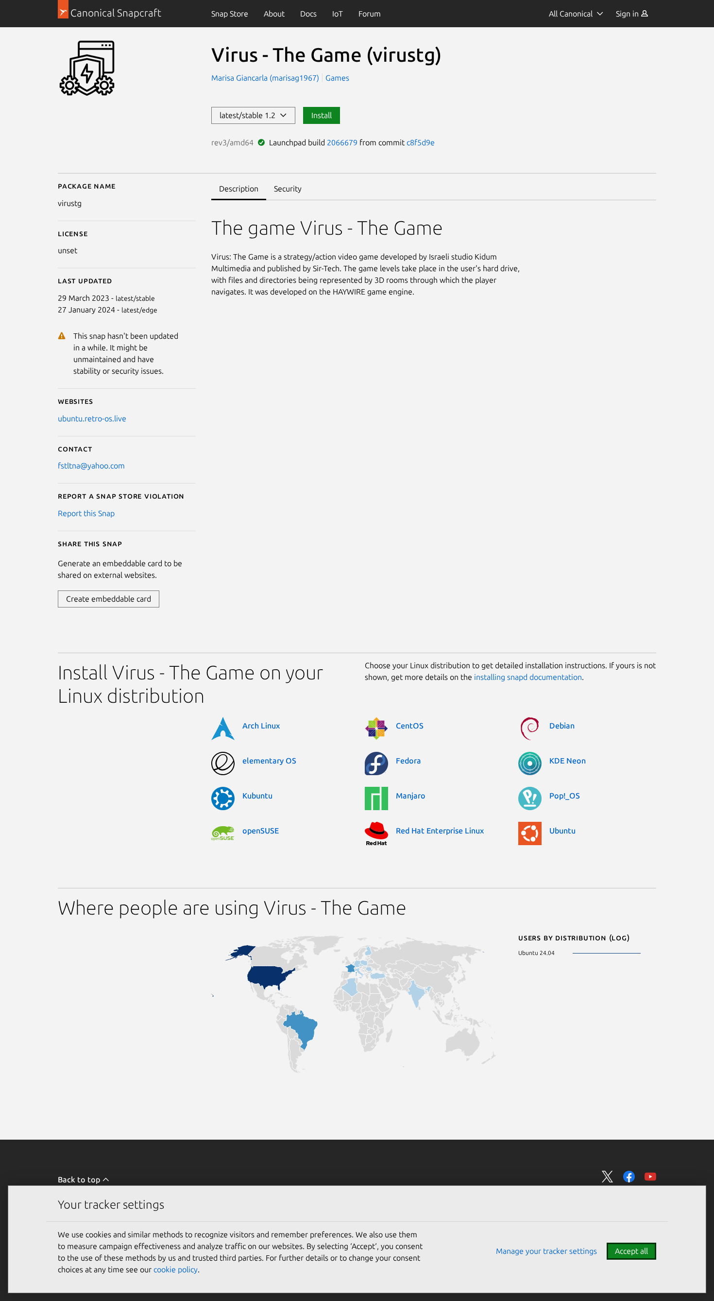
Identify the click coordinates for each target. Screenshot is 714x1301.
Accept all (631, 1251)
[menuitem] (230, 13)
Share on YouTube (650, 1176)
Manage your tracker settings (546, 1251)
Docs (308, 13)
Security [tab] (288, 188)
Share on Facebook (629, 1176)
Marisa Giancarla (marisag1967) (266, 77)
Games (337, 77)
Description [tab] (238, 188)
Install (321, 115)
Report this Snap (86, 513)
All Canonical (571, 13)
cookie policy (175, 1269)
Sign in (628, 13)
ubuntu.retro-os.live (92, 418)
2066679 (342, 142)
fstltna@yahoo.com (91, 465)
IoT (337, 13)
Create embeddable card (108, 598)
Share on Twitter (607, 1176)
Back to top (80, 1179)
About (274, 13)
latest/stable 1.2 (249, 115)
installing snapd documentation (528, 677)
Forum (369, 13)
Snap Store (229, 13)
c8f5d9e (421, 142)
